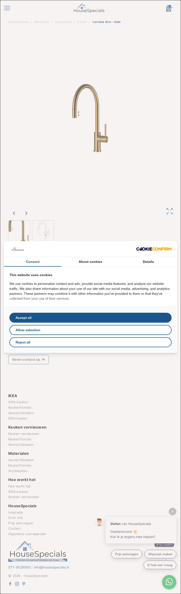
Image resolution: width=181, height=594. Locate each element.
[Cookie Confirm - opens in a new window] (154, 249)
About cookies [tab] (90, 262)
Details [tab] (148, 262)
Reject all (23, 342)
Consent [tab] (33, 262)
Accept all (24, 318)
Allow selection (28, 330)
